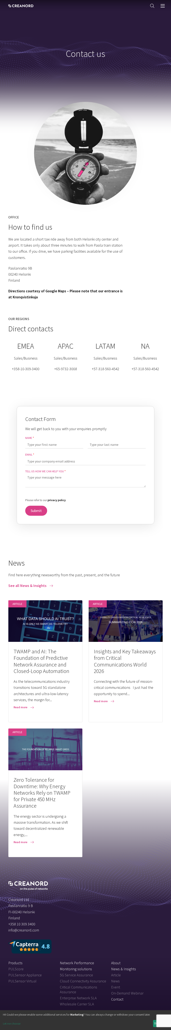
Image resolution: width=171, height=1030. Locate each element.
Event (115, 987)
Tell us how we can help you (45, 471)
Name (29, 438)
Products (15, 962)
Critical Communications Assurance (78, 989)
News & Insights (123, 969)
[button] (152, 5)
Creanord (20, 6)
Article (116, 975)
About (116, 962)
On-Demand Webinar (127, 993)
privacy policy (57, 500)
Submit (36, 510)
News (115, 981)
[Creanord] (28, 885)
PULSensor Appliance (25, 975)
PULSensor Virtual (22, 981)
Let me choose (11, 1023)
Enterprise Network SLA (78, 998)
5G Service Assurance (76, 975)
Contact (117, 999)
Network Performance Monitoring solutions (77, 965)
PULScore (16, 969)
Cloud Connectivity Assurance (83, 981)
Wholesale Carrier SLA (77, 1004)
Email (29, 454)
